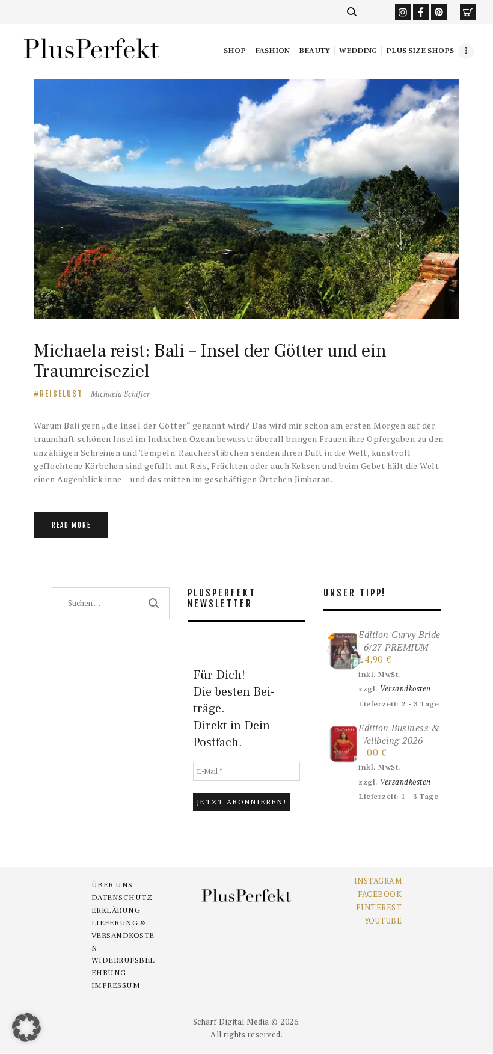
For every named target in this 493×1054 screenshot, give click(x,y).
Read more (71, 525)
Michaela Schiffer (120, 393)
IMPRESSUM (116, 985)
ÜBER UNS (112, 885)
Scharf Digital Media (231, 1021)
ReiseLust (61, 394)
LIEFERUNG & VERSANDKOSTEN (123, 935)
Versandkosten (405, 689)
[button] (26, 1027)
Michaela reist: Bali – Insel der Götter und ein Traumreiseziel (210, 361)
